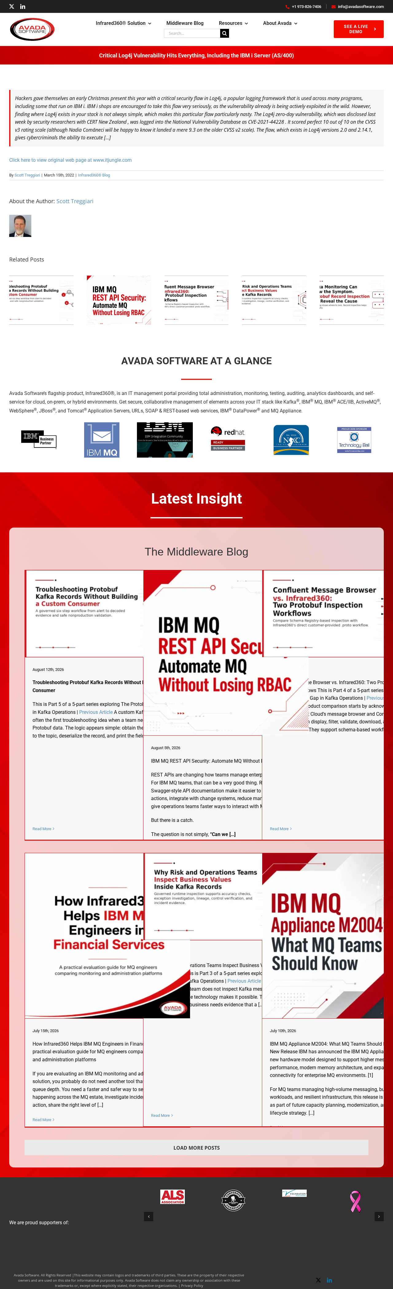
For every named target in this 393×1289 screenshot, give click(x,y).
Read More (42, 828)
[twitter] (11, 6)
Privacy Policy (192, 1285)
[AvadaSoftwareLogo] (32, 20)
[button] (148, 1216)
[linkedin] (22, 6)
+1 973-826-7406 (306, 6)
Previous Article (96, 712)
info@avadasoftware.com (361, 6)
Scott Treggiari (27, 175)
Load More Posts (196, 1147)
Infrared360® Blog (94, 175)
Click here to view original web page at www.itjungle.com (70, 160)
